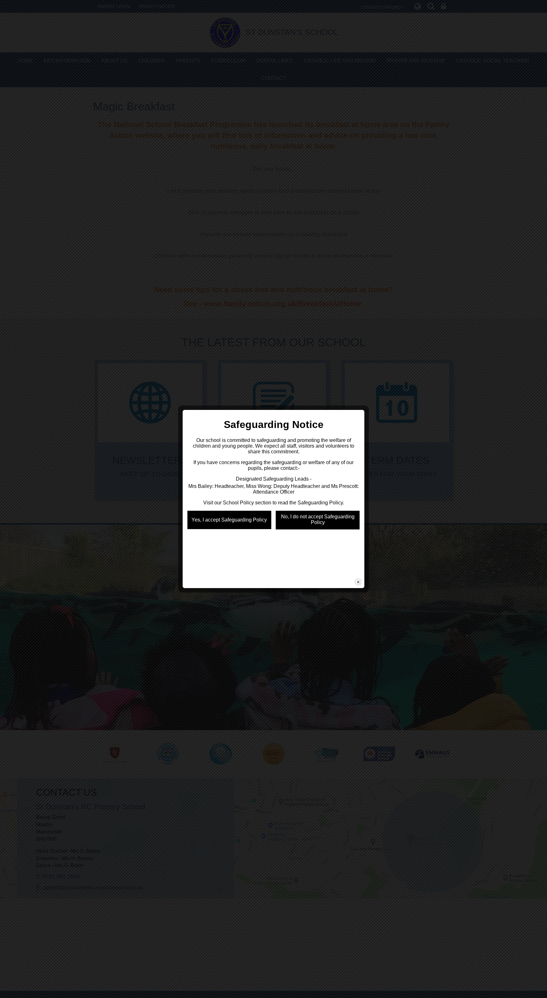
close (358, 582)
